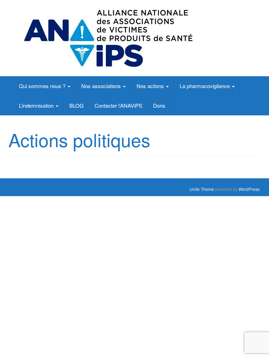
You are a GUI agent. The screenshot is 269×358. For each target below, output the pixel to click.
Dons (159, 105)
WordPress (249, 189)
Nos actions (151, 86)
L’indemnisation (37, 105)
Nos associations (101, 86)
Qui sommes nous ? (43, 86)
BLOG (76, 105)
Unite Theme (201, 189)
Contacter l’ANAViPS (118, 105)
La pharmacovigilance (205, 86)
